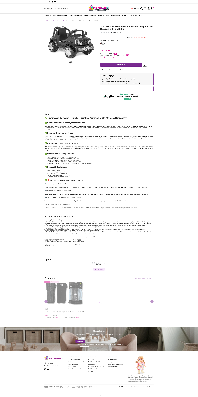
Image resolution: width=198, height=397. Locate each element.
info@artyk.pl (76, 244)
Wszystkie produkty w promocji (143, 278)
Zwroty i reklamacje (113, 366)
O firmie (90, 371)
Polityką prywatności (84, 346)
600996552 (49, 8)
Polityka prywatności (94, 362)
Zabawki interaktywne (74, 359)
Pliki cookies (91, 364)
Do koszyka (63, 320)
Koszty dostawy (112, 362)
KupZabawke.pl (47, 20)
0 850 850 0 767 (48, 244)
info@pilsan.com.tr (49, 245)
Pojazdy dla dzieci (57, 20)
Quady (64, 20)
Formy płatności (112, 359)
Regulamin (84, 344)
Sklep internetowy (98, 395)
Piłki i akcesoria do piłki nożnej (76, 369)
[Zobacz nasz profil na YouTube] (55, 1)
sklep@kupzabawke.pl (62, 8)
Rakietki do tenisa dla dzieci (76, 362)
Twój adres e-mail (79, 338)
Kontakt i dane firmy (93, 369)
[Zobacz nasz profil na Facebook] (52, 1)
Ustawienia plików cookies (95, 366)
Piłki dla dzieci (72, 366)
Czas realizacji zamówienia (115, 364)
